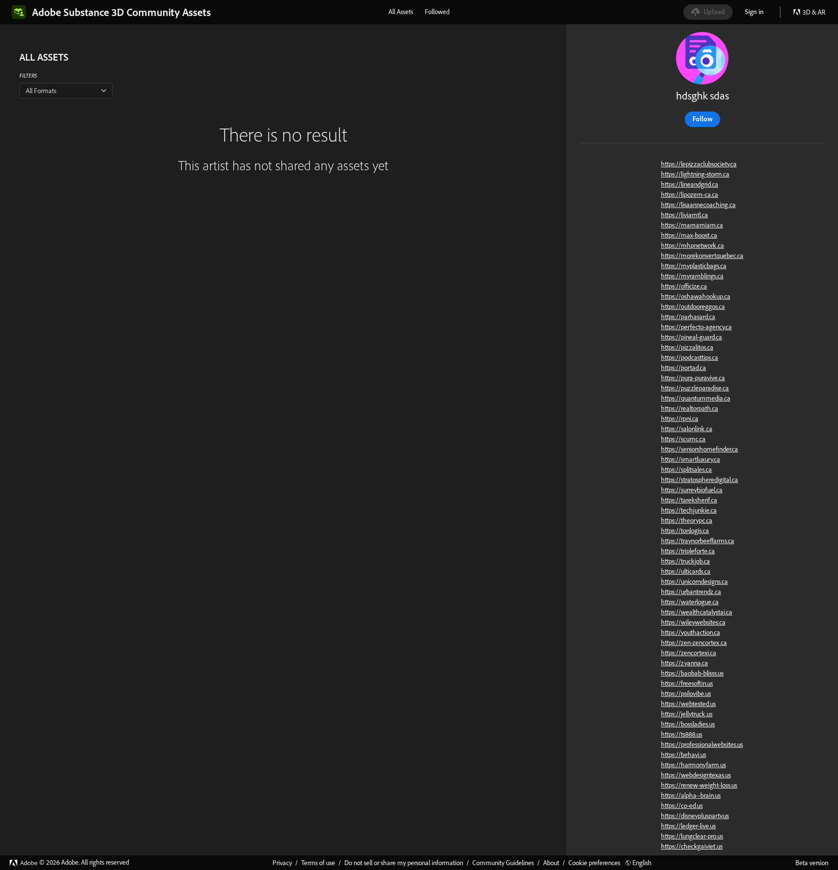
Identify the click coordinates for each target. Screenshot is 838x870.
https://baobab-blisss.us (692, 673)
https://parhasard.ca (688, 316)
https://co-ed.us (682, 805)
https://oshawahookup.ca (695, 296)
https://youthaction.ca (690, 632)
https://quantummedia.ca (695, 398)
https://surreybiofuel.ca (692, 489)
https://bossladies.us (688, 724)
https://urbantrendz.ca (691, 591)
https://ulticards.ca (685, 571)
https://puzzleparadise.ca (695, 388)
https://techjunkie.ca (689, 510)
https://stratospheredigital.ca (699, 479)
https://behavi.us (683, 754)
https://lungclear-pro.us (692, 836)
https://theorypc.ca (686, 520)
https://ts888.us (681, 734)
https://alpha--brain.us (691, 795)
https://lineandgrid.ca (689, 184)
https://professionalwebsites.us (702, 744)
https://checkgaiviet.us (692, 846)
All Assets (400, 11)
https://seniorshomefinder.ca (699, 449)
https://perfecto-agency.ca (696, 326)
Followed (437, 11)
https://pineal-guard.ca (691, 337)
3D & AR (814, 12)
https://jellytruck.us (686, 713)
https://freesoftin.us (687, 683)
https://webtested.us (688, 703)
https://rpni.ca (679, 418)
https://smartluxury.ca (690, 459)
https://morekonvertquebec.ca (702, 255)
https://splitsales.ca (686, 469)
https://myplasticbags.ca (693, 265)
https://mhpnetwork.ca (692, 245)
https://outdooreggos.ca (693, 306)
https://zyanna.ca (684, 663)
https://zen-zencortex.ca (694, 642)
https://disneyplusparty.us (695, 815)
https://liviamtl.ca (684, 214)
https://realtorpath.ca (689, 408)
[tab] (400, 11)
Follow (702, 118)
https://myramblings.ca (692, 276)
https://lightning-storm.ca (695, 174)
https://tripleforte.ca (688, 551)
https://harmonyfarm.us (693, 764)
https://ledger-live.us (688, 826)
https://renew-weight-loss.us (699, 785)
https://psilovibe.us (686, 693)
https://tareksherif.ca (689, 500)
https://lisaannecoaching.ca (698, 204)
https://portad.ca (683, 367)
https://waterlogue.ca (690, 601)
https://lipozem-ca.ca (689, 194)
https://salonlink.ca (686, 428)
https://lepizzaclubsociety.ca (699, 164)
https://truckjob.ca (685, 561)
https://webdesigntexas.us (696, 775)
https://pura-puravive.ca (693, 377)
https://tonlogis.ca (685, 530)
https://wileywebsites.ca (693, 622)
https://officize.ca (684, 286)
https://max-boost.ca (689, 235)
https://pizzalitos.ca (687, 347)
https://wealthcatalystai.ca (696, 612)
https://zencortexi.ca (688, 652)
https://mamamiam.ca (692, 225)
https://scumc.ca (683, 439)
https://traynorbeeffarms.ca (697, 540)
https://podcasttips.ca (689, 357)
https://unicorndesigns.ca (694, 581)
